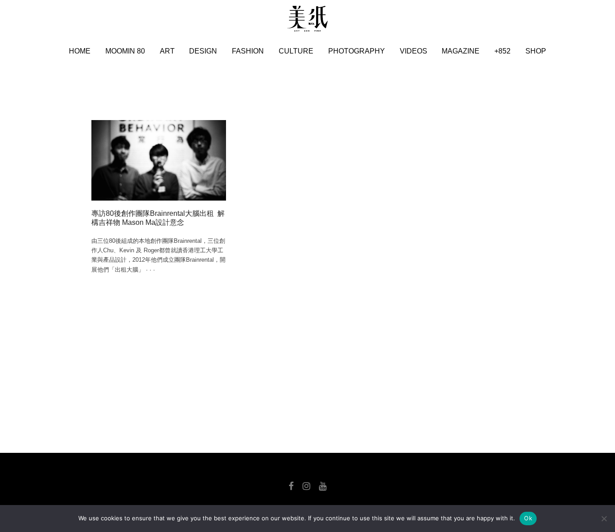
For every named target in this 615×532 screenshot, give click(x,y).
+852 (502, 51)
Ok (528, 518)
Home (79, 51)
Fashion (248, 51)
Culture (296, 51)
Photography (356, 51)
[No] (603, 518)
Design (203, 51)
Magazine (460, 51)
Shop (535, 51)
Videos (413, 51)
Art (167, 51)
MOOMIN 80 (125, 51)
